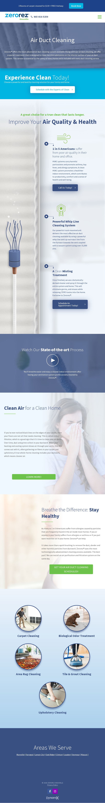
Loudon (67, 754)
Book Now (76, 6)
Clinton (59, 754)
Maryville (20, 754)
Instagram (55, 791)
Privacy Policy (52, 785)
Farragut (29, 754)
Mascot (84, 754)
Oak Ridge (50, 754)
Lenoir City (39, 754)
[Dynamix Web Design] (52, 797)
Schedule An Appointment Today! (68, 304)
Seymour (76, 754)
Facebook (49, 791)
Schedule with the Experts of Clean (52, 89)
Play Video (52, 360)
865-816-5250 (41, 16)
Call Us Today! (65, 187)
